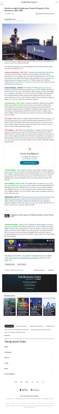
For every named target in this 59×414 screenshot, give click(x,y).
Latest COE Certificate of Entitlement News (14, 332)
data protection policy (49, 403)
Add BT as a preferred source (46, 13)
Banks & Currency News (21, 326)
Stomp (51, 398)
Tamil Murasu (45, 398)
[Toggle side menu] (2, 2)
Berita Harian (38, 398)
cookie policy (40, 403)
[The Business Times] (28, 2)
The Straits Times (10, 398)
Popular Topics (9, 326)
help (18, 403)
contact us (13, 403)
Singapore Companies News (36, 326)
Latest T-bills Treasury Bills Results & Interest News (16, 329)
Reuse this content (39, 270)
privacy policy (23, 403)
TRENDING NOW (9, 296)
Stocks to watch (21, 264)
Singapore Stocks (10, 264)
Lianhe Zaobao (30, 398)
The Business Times (21, 398)
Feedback (50, 270)
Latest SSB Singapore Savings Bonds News (41, 329)
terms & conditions (31, 403)
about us (7, 403)
